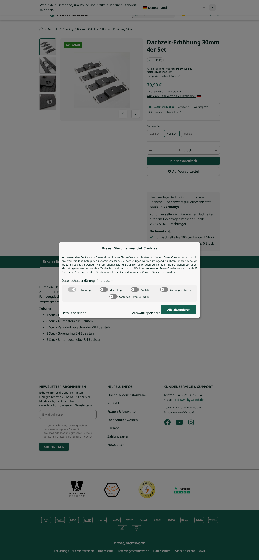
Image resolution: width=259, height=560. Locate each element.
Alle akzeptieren (178, 310)
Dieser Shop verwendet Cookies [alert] (129, 248)
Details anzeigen (74, 313)
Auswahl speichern (146, 313)
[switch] (72, 289)
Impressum (105, 280)
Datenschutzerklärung (78, 280)
